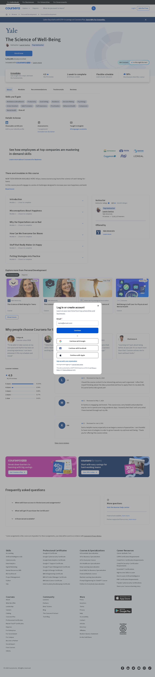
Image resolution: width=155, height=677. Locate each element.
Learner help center (77, 365)
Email (59, 319)
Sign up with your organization (67, 361)
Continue (77, 330)
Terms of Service (67, 370)
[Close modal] (98, 306)
